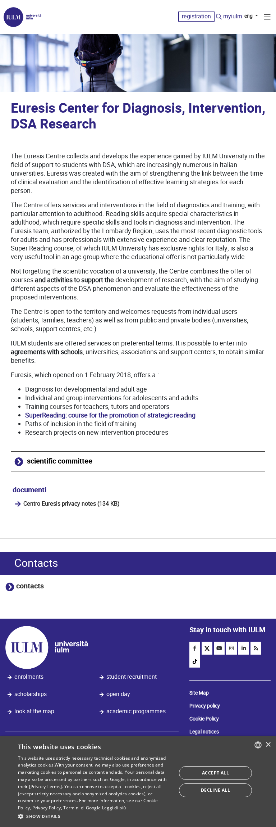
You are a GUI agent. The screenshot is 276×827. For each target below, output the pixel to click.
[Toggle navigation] (267, 18)
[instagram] (231, 648)
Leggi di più (114, 808)
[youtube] (219, 648)
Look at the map (34, 711)
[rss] (255, 648)
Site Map (199, 692)
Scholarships (30, 694)
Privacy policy (204, 705)
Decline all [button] (215, 790)
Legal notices (204, 731)
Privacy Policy (46, 808)
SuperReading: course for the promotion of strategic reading (110, 415)
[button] (95, 817)
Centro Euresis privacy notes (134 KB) (71, 503)
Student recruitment (131, 677)
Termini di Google (82, 808)
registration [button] (196, 16)
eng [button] (249, 15)
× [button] (268, 744)
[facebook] (194, 648)
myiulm (232, 16)
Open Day (118, 694)
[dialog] (138, 781)
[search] (219, 17)
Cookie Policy (204, 718)
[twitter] (207, 648)
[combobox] (258, 745)
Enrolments (28, 677)
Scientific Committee (59, 461)
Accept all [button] (215, 773)
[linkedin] (243, 648)
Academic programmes (136, 711)
